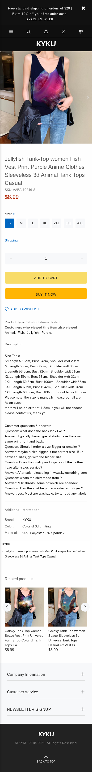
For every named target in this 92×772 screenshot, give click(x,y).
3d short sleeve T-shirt (43, 322)
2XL (57, 223)
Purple (46, 332)
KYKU (6, 544)
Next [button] (87, 97)
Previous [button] (4, 97)
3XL (68, 223)
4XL (80, 223)
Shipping (11, 240)
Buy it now (46, 294)
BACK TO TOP (46, 761)
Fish (21, 332)
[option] (46, 97)
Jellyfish (33, 332)
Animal (10, 332)
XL (45, 223)
